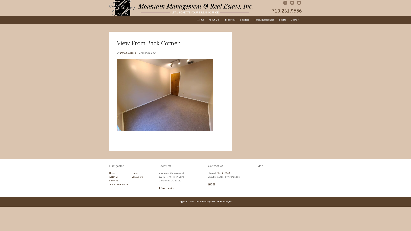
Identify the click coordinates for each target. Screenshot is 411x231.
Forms (282, 19)
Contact (295, 19)
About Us (214, 19)
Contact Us (137, 176)
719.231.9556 (223, 173)
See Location (167, 188)
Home (200, 19)
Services (244, 19)
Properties (230, 19)
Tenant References (264, 19)
